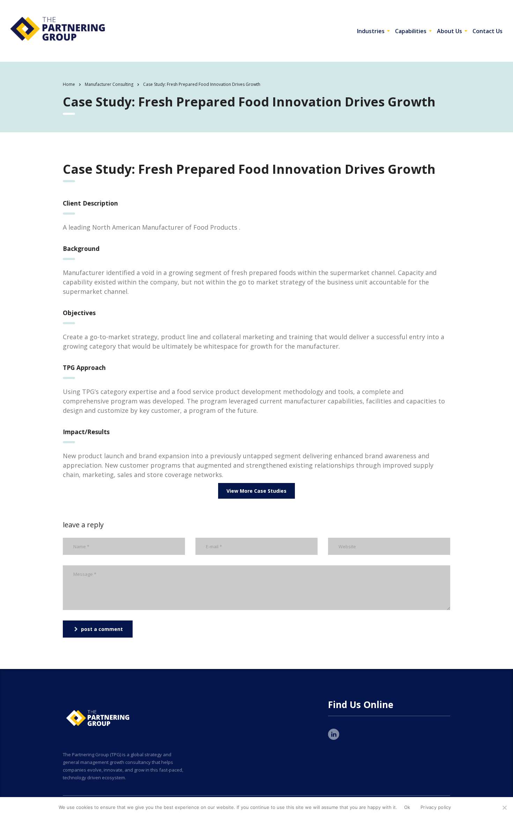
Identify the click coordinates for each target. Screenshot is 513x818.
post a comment (102, 629)
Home (69, 84)
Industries (371, 31)
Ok (407, 807)
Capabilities (410, 31)
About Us (449, 31)
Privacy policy (436, 807)
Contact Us (488, 31)
